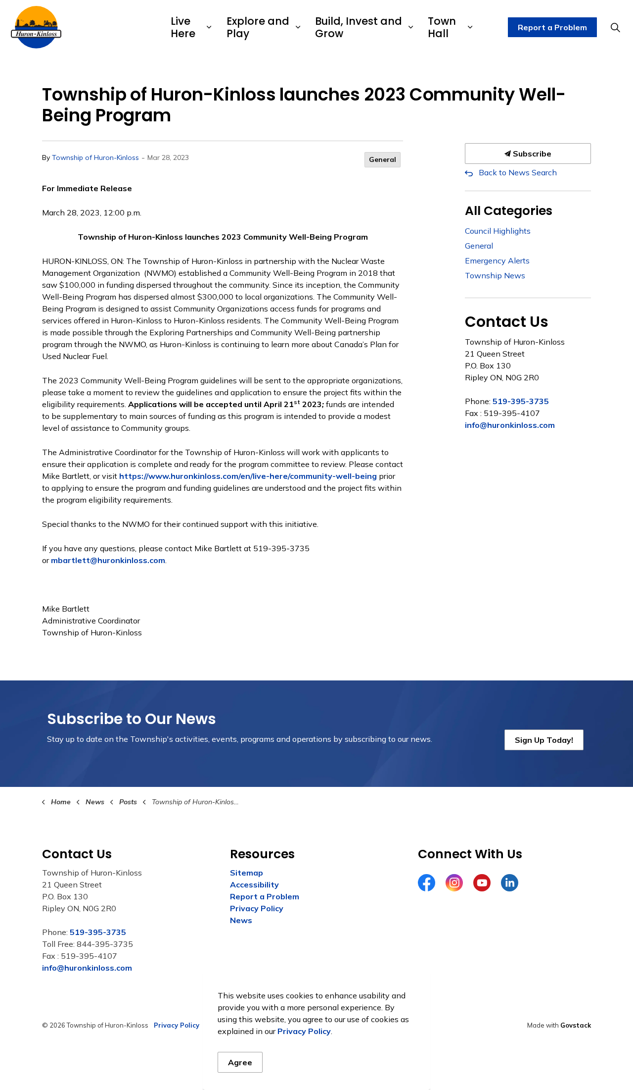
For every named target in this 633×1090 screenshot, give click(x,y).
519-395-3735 (521, 401)
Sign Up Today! (544, 740)
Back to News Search (518, 172)
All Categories (508, 210)
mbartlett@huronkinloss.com (108, 560)
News (241, 920)
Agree (240, 1062)
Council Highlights (498, 231)
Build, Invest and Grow (358, 27)
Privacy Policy (256, 908)
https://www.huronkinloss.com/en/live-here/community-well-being (248, 476)
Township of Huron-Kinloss (95, 157)
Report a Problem (552, 27)
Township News (495, 275)
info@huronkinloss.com (510, 425)
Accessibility (254, 884)
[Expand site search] (615, 27)
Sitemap (246, 873)
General (382, 159)
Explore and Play (257, 27)
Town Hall (442, 27)
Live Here (183, 27)
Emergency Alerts (497, 260)
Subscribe (531, 153)
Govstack (575, 1025)
